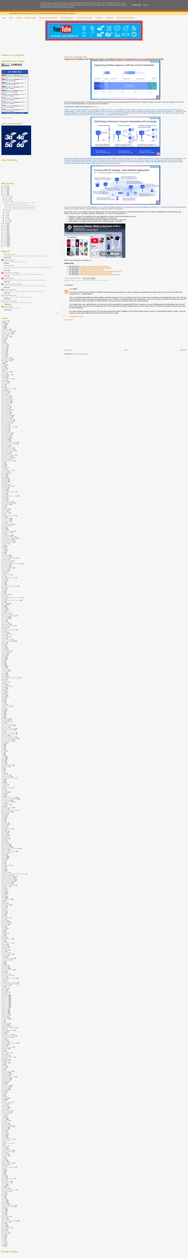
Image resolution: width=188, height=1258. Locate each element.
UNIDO (3, 1180)
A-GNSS (3, 355)
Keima (3, 762)
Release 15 (4, 1002)
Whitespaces (5, 1222)
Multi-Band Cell (6, 865)
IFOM (3, 714)
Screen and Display (7, 1047)
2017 (5, 228)
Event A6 (4, 610)
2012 (5, 237)
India (2, 723)
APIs (2, 386)
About (11, 17)
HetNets (3, 676)
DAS (2, 553)
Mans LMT (4, 809)
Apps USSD (4, 446)
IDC (2, 707)
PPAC (3, 948)
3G (2, 322)
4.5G (2, 325)
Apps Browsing (5, 401)
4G (2, 326)
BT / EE (3, 490)
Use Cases (4, 1188)
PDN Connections (6, 943)
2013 (5, 235)
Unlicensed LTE (6, 1182)
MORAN (3, 855)
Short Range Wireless (7, 1057)
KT (2, 771)
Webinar (3, 1218)
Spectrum (102, 280)
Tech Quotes (5, 1125)
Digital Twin (4, 570)
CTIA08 (3, 549)
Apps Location (5, 418)
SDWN (3, 1051)
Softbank (4, 1082)
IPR (2, 744)
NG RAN (4, 889)
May (6, 215)
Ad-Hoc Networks (6, 359)
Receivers (4, 988)
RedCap (3, 991)
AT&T (3, 465)
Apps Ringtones (6, 434)
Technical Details (6, 1126)
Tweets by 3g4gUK (7, 118)
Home (4, 17)
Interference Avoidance (8, 737)
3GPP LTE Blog (8, 306)
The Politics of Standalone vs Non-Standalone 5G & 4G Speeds (99, 274)
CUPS (3, 551)
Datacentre (4, 559)
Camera (3, 498)
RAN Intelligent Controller (9, 984)
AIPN (2, 366)
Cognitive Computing (7, 531)
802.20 (3, 352)
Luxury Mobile (5, 804)
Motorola (4, 857)
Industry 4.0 (4, 727)
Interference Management (9, 738)
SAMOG (3, 1040)
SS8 (2, 1095)
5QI (2, 340)
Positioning (4, 947)
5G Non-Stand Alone (7, 331)
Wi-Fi (2, 1223)
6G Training (109, 17)
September (8, 201)
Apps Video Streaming (8, 450)
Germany (4, 654)
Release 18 (4, 1006)
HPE (2, 683)
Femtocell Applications (8, 615)
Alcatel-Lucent (5, 372)
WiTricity (3, 1229)
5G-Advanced (5, 336)
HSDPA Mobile (5, 686)
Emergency (4, 594)
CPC (2, 545)
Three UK (4, 1140)
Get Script (8, 113)
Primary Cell (5, 953)
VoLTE (3, 1211)
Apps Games (5, 414)
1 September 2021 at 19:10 (76, 316)
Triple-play (4, 1154)
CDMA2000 (4, 510)
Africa (3, 362)
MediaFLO (4, 823)
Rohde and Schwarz (7, 1030)
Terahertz (4, 1133)
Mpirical (3, 858)
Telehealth (4, 1129)
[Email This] (86, 278)
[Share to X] (90, 278)
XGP (2, 1240)
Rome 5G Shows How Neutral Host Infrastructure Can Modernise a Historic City (25, 285)
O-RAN (3, 907)
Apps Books (4, 398)
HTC (2, 693)
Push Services (5, 960)
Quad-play (4, 967)
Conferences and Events (8, 538)
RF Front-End (5, 1019)
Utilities (3, 1194)
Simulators (4, 1063)
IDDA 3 (3, 709)
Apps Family (5, 411)
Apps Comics (5, 405)
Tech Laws (4, 1123)
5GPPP (3, 338)
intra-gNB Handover (7, 741)
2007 (5, 246)
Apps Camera (5, 403)
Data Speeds (5, 556)
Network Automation (7, 878)
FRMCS (3, 638)
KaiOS (3, 759)
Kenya (3, 764)
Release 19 (4, 1008)
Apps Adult (4, 391)
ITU (2, 755)
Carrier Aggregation (7, 503)
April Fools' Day (6, 456)
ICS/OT (3, 704)
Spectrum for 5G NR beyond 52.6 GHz (91, 269)
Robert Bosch (5, 1026)
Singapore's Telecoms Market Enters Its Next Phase (17, 297)
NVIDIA (3, 906)
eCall (3, 583)
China (3, 517)
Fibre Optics (4, 618)
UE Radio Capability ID (8, 1167)
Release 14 (4, 1000)
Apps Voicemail (6, 452)
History (3, 679)
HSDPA (3, 685)
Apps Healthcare (6, 415)
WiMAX (3, 1226)
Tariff (2, 1116)
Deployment (5, 566)
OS (2, 930)
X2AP (3, 1237)
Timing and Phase (6, 1143)
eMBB (3, 591)
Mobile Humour (6, 847)
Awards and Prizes (7, 470)
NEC (2, 871)
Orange (3, 929)
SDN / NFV (4, 1048)
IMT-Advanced (5, 721)
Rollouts (3, 1031)
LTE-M (3, 803)
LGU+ (3, 783)
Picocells (4, 945)
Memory (3, 826)
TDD (2, 1122)
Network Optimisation (7, 881)
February (7, 220)
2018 (5, 227)
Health (3, 673)
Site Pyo (3, 1067)
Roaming (4, 1024)
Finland (3, 620)
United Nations (5, 1181)
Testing (3, 1134)
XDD (2, 1239)
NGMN (3, 893)
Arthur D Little (5, 459)
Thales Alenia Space (7, 1139)
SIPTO (3, 1065)
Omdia (3, 916)
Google (3, 658)
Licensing (4, 785)
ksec (71, 289)
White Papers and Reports (9, 1220)
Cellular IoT (4, 513)
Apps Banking (5, 395)
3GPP (3, 324)
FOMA (3, 631)
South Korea (5, 1086)
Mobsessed (4, 852)
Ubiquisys (4, 1164)
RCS (2, 986)
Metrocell (4, 833)
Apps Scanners (5, 435)
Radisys (3, 976)
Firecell (3, 621)
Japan (3, 758)
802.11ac (4, 345)
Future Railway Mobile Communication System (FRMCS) (19, 207)
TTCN (3, 1158)
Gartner (3, 642)
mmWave (78, 280)
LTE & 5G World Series (8, 797)
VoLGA (3, 1209)
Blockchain (4, 480)
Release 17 (96, 280)
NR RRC (4, 903)
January (7, 221)
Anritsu (3, 380)
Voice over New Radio (8, 1206)
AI (2, 363)
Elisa (2, 590)
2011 (5, 239)
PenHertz (4, 944)
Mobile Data (5, 845)
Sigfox (3, 1058)
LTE (2, 796)
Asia (2, 462)
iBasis (3, 699)
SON (2, 1084)
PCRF (3, 941)
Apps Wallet (4, 453)
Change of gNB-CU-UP (8, 515)
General (3, 649)
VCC (2, 1198)
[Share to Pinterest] (94, 278)
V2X (2, 1196)
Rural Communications (8, 1036)
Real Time (14, 113)
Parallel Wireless (6, 938)
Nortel (3, 900)
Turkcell (3, 1160)
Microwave (4, 835)
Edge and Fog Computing (9, 586)
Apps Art (3, 394)
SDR (2, 1050)
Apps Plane (4, 431)
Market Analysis (6, 811)
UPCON (3, 1184)
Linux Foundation (6, 788)
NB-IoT (3, 869)
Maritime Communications (9, 810)
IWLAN (3, 756)
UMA (2, 1172)
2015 (5, 232)
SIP (2, 1064)
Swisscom (4, 1106)
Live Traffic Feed (15, 72)
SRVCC (3, 1092)
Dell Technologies (6, 560)
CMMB (3, 528)
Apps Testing (5, 445)
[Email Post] (83, 278)
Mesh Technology (6, 828)
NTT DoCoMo (5, 905)
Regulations (5, 992)
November (8, 198)
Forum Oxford (5, 634)
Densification (5, 565)
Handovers (4, 670)
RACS (3, 972)
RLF (2, 1022)
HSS (2, 690)
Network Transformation (8, 885)
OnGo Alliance (5, 917)
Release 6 (4, 1009)
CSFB (3, 546)
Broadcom (4, 487)
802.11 (3, 343)
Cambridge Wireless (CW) (9, 496)
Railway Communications (9, 978)
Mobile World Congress (8, 851)
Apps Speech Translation (8, 443)
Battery (3, 474)
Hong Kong (4, 682)
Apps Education (6, 410)
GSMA (3, 666)
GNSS (3, 656)
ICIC (2, 703)
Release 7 (4, 1010)
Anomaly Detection (7, 379)
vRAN (3, 1215)
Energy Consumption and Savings (11, 597)
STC (2, 1101)
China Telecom (5, 520)
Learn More (136, 5)
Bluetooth (4, 482)
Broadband (4, 484)
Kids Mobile (4, 766)
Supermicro (4, 1103)
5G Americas (5, 329)
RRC (2, 1033)
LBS (2, 779)
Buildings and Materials (8, 491)
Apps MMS (4, 425)
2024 (5, 189)
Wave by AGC (5, 1216)
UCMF (3, 1165)
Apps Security (5, 438)
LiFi (2, 786)
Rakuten (3, 979)
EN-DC (3, 596)
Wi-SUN (3, 1225)
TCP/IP (3, 1117)
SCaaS (3, 1046)
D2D (2, 552)
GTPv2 (3, 668)
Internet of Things (6, 740)
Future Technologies (7, 641)
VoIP (2, 1208)
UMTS (3, 1177)
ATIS (2, 466)
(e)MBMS (4, 321)
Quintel (3, 971)
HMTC (3, 680)
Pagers (3, 937)
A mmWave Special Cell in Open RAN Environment (95, 268)
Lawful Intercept (6, 776)
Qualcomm (83, 280)
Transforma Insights (7, 1150)
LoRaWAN (4, 792)
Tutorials (4, 1161)
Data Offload (5, 555)
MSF (2, 861)
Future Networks (6, 639)
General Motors (6, 651)
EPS (2, 601)
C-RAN (3, 493)
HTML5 (3, 694)
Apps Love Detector (7, 419)
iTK (2, 754)
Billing (3, 477)
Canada (3, 500)
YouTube (19, 17)
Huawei (3, 696)
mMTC (3, 840)
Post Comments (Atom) (80, 354)
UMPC (3, 1175)
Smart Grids (4, 1075)
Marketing (4, 813)
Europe (3, 608)
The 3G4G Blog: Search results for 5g (14, 76)
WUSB (3, 1235)
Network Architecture (7, 876)
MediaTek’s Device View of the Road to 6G (15, 261)
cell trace (4, 511)
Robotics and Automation (8, 1027)
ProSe (3, 957)
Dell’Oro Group (5, 562)
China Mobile (5, 518)
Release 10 (4, 995)
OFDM (3, 912)
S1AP (3, 1039)
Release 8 (4, 1012)
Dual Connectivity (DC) (8, 577)
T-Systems (4, 1113)
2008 (5, 244)
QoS (2, 964)
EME (2, 593)
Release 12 (4, 998)
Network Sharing (6, 882)
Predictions (4, 950)
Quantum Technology (7, 969)
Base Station (5, 473)
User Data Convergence (8, 1189)
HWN (3, 697)
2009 (5, 242)
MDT (2, 821)
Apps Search (5, 436)
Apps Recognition (6, 432)
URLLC (3, 1185)
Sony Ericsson (5, 1085)
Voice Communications (8, 1205)
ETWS (3, 607)
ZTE (2, 1246)
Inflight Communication (8, 728)
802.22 (3, 353)
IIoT (2, 716)
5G (69, 280)
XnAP (3, 1243)
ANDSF (3, 377)
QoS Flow (4, 965)
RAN (2, 981)
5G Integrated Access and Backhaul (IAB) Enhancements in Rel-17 (100, 271)
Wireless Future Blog (10, 301)
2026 (5, 186)
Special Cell (5, 1088)
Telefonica (4, 1127)
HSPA (3, 687)
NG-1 (3, 890)
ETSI (2, 606)
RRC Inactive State (7, 1034)
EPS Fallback (5, 603)
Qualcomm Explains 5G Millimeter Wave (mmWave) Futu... (19, 209)
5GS (2, 339)
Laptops (3, 773)
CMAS (3, 527)
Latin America (5, 775)
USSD (3, 1192)
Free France (5, 637)
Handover (4, 669)
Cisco (3, 522)
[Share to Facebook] (92, 278)
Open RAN (4, 921)
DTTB (3, 576)
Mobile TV (4, 850)
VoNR (3, 1212)
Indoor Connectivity (7, 724)
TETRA (3, 1136)
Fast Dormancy (5, 614)
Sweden (3, 1105)
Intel (2, 731)
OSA (2, 931)
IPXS (2, 749)
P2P (2, 936)
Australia (4, 467)
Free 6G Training (9, 260)
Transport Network (6, 1151)
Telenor (3, 1130)
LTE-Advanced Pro (7, 802)
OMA (2, 914)
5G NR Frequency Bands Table (12, 308)
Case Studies (5, 504)
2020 (5, 223)
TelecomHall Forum (10, 254)
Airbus (3, 367)
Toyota (3, 1147)
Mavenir (3, 814)
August (7, 210)
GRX (2, 662)
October (7, 199)
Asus (2, 463)
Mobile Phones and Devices (9, 848)
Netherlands (5, 872)
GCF (2, 645)
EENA (3, 587)
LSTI (2, 795)
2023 (5, 191)
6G (2, 342)
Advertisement (5, 360)
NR (2, 902)
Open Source (5, 923)
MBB (2, 816)
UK (2, 1171)
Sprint (3, 1091)
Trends (3, 1153)
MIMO (3, 837)
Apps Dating (5, 408)
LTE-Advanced (5, 800)
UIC (2, 1168)
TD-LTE (3, 1119)
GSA (2, 663)
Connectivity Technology (84, 17)
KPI (2, 768)
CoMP (3, 534)
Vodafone (4, 1204)
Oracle (3, 927)
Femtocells (4, 617)
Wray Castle (5, 1232)
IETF (2, 713)
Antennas (4, 381)
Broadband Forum (6, 486)
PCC (2, 940)
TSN (2, 1157)
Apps (2, 390)
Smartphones (5, 1078)
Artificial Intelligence (7, 460)
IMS (2, 717)
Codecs (3, 529)
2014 (5, 234)
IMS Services (5, 718)
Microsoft (4, 834)
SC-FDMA (4, 1044)
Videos (107, 280)
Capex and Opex (6, 501)
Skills (3, 1068)
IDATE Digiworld (6, 706)
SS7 (2, 1094)
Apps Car (4, 404)
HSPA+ (3, 689)
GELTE (3, 646)
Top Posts (4, 1146)
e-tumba (3, 580)
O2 (2, 909)
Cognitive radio (5, 532)
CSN (2, 548)
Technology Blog (9, 265)
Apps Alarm (4, 393)
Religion (3, 1016)
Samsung (4, 1041)
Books (3, 483)
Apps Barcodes (5, 397)
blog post (95, 107)
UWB (2, 1195)
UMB (2, 1174)
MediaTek (4, 824)
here (90, 260)
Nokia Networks (6, 899)
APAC (3, 384)
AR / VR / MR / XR (6, 458)
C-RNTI (3, 494)
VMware (3, 1202)
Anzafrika (4, 383)
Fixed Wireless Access (8, 625)
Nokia (3, 898)
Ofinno (3, 913)
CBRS (3, 505)
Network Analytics (6, 875)
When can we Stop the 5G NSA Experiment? (16, 204)
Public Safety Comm (7, 958)
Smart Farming (5, 1074)
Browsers (4, 489)
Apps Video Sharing (7, 449)
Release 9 (4, 1013)
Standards (4, 1098)
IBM (2, 700)
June (6, 213)
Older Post (183, 350)
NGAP (3, 892)
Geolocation (5, 652)
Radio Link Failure (6, 975)
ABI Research (5, 357)
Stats (2, 1099)
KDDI (3, 761)
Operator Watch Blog (67, 17)
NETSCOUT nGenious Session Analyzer (13, 874)
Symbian (4, 1109)
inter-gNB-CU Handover (8, 733)
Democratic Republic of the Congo (11, 563)
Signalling (4, 1060)
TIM (2, 1141)
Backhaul (73, 280)
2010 (5, 240)
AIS (2, 370)
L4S (2, 772)
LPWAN (3, 793)
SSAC (3, 1096)
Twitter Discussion (6, 1163)
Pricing (3, 951)
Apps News (4, 429)
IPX (2, 748)
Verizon (3, 1199)
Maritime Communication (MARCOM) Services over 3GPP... (20, 202)
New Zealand (5, 886)
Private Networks (9, 278)
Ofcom (3, 910)
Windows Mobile (6, 1227)
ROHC (3, 1029)
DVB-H (3, 579)
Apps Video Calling (7, 448)
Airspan (3, 369)
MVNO (3, 866)
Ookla (3, 919)
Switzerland (4, 1108)
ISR (2, 752)
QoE (2, 962)
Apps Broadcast (6, 400)
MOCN (3, 854)
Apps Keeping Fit (6, 417)
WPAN (3, 1230)
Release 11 (4, 996)
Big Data (4, 476)
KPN (2, 769)
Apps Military (5, 424)
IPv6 (2, 747)
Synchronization (6, 1110)
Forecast (4, 632)
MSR (2, 862)
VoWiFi (3, 1213)
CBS (2, 507)
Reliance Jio (5, 1015)
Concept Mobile (6, 535)
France (3, 635)
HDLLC (3, 672)
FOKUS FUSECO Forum (8, 630)
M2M (2, 806)
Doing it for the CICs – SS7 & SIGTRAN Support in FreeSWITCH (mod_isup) (24, 291)
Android (3, 376)
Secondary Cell (6, 1053)
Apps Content (5, 407)
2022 (5, 193)
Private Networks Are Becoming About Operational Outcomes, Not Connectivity (24, 280)
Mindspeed (4, 838)
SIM (2, 1061)
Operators (4, 924)
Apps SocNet (5, 441)
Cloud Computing (6, 524)
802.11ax (4, 346)
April (6, 217)
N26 (2, 868)
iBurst (3, 701)
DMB (2, 573)
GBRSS (3, 644)
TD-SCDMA (4, 1120)
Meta (2, 830)
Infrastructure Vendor (7, 730)
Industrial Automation (7, 725)
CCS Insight (4, 508)
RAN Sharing (5, 985)
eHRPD (3, 589)
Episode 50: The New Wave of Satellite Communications (18, 302)
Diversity (4, 572)
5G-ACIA (4, 335)
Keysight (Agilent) (6, 765)
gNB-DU (3, 655)
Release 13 (4, 999)
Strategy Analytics (6, 1102)
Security (3, 1054)
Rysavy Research (6, 1037)
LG (2, 782)
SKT (2, 1070)
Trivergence (4, 1156)
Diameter (4, 569)
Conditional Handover (7, 537)
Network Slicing (6, 883)
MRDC (3, 859)
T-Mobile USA (5, 1112)
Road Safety (5, 1023)
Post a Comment (68, 319)
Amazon (3, 373)
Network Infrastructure (7, 879)
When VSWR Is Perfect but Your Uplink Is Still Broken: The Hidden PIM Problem (25, 256)
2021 (5, 194)
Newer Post (68, 350)
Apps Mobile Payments (8, 427)
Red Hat (3, 989)
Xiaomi (3, 1242)
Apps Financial (5, 412)
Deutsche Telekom (6, 568)
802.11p (3, 349)
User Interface (5, 1191)
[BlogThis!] (88, 278)
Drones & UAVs (6, 575)
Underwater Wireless (7, 1178)
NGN (2, 895)
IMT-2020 (4, 720)
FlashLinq (4, 627)
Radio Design (5, 974)
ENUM (3, 599)
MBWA (3, 817)
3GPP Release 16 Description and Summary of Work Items (20, 205)
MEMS (3, 827)
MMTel (3, 841)
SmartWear (4, 1081)
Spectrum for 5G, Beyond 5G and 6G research (94, 266)
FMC (2, 628)
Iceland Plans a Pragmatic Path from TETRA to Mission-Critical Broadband (23, 274)
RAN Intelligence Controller (9, 982)
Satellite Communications (9, 1043)
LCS (2, 780)
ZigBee (3, 1244)
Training (3, 1149)
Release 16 (90, 280)
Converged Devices (7, 542)
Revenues (4, 1017)
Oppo (3, 926)
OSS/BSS (4, 933)
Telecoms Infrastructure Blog (48, 17)
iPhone (3, 742)
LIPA (2, 789)
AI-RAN (3, 364)
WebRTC (4, 1219)
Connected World (6, 539)
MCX (2, 820)
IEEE (2, 710)
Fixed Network (5, 624)
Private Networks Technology (125, 17)
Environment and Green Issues (10, 600)
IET (2, 711)
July (6, 212)
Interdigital (4, 735)
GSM (2, 665)
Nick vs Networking (10, 289)
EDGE (3, 584)
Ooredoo (4, 920)
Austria (3, 469)
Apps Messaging (6, 422)
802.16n (3, 350)
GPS (2, 661)
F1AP (3, 611)
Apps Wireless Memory (8, 455)
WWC (3, 1236)
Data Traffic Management (8, 558)
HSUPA (3, 692)
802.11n (3, 348)
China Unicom (5, 521)
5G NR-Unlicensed (7, 332)
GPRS (3, 659)
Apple (3, 387)
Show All (57, 313)
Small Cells (4, 1072)
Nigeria (3, 896)
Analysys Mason (6, 374)
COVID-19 (4, 544)
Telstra (3, 1132)
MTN (2, 864)
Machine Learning (6, 807)
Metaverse (4, 831)
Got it (145, 5)
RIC (2, 1020)
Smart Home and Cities (8, 1077)
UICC (3, 1170)
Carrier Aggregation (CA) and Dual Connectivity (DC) (95, 273)
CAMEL (3, 497)
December (8, 196)
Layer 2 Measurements (8, 778)
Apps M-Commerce (7, 421)
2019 (5, 225)
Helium (3, 675)
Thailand (4, 1137)
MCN (2, 819)
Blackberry (4, 479)
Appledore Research (7, 388)
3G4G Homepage (30, 17)
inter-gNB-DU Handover (8, 734)
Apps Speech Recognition (9, 442)
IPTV (2, 745)
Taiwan (3, 1115)
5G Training (99, 17)
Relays (3, 993)
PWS (2, 961)
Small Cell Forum (6, 1071)
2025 (5, 187)
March (6, 218)
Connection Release (7, 541)
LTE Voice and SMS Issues (9, 799)
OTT (2, 934)
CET (2, 514)
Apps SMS (4, 439)
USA (2, 1187)
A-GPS (3, 356)
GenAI (3, 648)
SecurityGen (5, 1055)
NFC (2, 888)
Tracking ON (21, 113)
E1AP (3, 582)
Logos (3, 790)
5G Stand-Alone (6, 333)
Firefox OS (4, 623)
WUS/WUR (4, 1233)
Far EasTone (5, 613)
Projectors (4, 955)
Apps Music (4, 428)
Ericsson (4, 604)
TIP (2, 1144)
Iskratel (3, 751)
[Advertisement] (94, 47)
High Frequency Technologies (10, 678)
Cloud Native (5, 525)
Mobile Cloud (5, 844)
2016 (5, 230)
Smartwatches (5, 1079)
